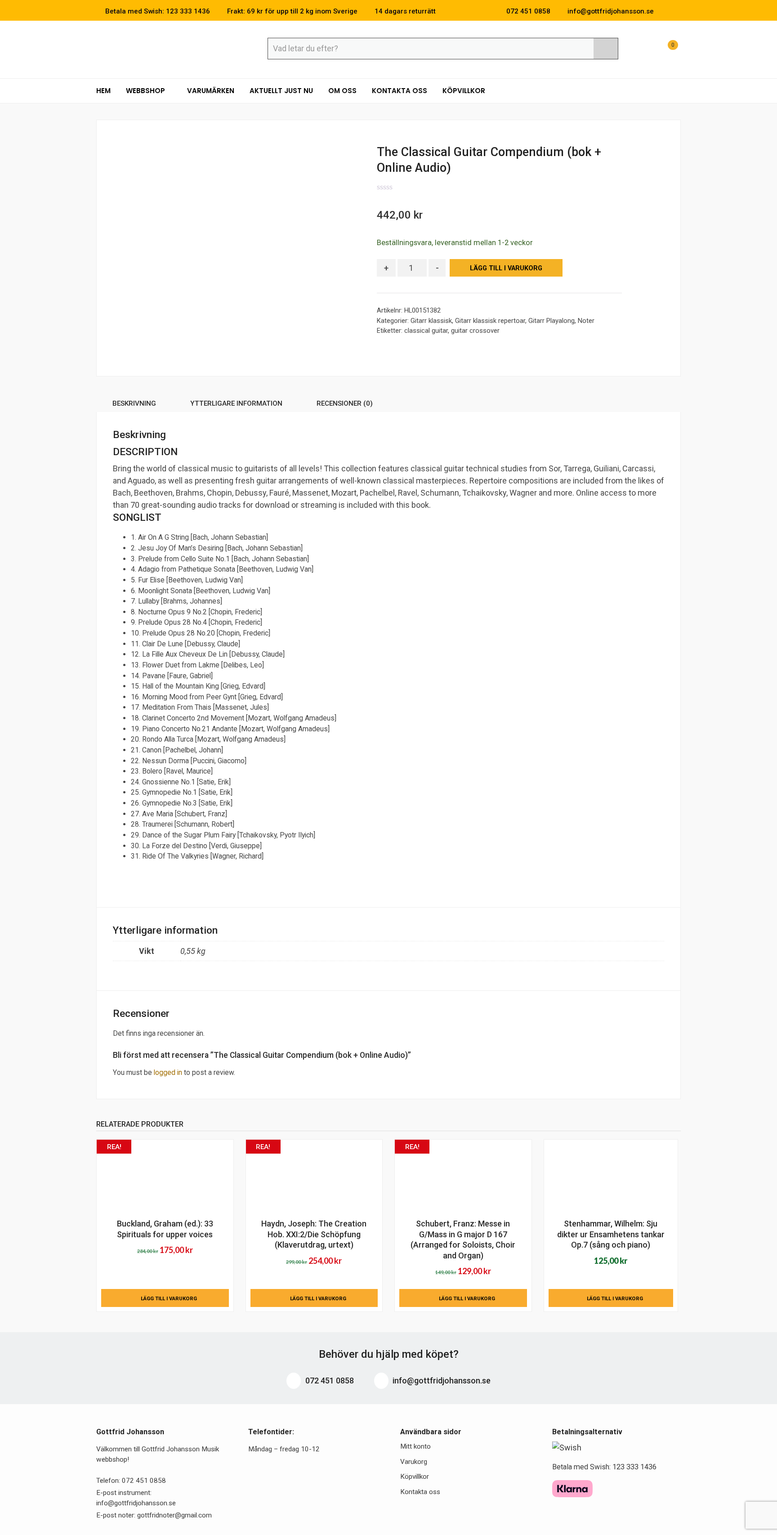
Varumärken (210, 90)
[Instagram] (678, 11)
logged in (168, 1072)
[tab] (134, 405)
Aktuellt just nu (281, 90)
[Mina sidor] (643, 49)
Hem (103, 90)
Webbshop (146, 90)
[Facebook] (664, 11)
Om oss (342, 90)
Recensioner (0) (345, 403)
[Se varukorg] (665, 49)
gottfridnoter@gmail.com (174, 1515)
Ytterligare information (236, 403)
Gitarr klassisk (431, 321)
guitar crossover (475, 331)
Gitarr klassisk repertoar (490, 321)
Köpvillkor (463, 90)
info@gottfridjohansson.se (441, 1380)
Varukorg (413, 1462)
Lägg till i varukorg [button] (169, 1298)
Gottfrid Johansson (161, 48)
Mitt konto (415, 1446)
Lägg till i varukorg (506, 268)
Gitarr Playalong (551, 321)
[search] (606, 48)
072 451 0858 (329, 1380)
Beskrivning (134, 403)
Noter (586, 321)
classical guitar (426, 331)
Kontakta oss (399, 90)
